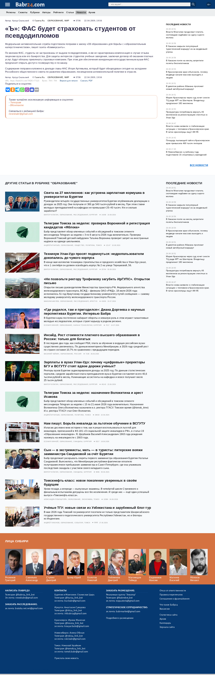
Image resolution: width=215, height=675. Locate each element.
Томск (99, 245)
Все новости (199, 165)
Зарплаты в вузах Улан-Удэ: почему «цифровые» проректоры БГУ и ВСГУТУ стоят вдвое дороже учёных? (94, 364)
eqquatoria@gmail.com (127, 601)
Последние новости (178, 24)
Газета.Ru (40, 20)
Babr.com (30, 5)
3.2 (23, 669)
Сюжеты (22, 12)
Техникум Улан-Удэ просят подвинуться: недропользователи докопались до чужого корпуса (94, 256)
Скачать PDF (86, 81)
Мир (66, 20)
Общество (79, 245)
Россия (77, 354)
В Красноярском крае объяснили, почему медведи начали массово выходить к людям (187, 75)
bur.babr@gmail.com (74, 601)
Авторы (46, 12)
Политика (90, 245)
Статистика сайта (168, 615)
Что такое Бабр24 (169, 605)
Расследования (80, 215)
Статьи (70, 12)
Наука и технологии (82, 325)
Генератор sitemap (71, 669)
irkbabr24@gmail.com (75, 613)
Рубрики (34, 12)
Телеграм (15, 102)
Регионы (11, 12)
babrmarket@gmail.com (128, 611)
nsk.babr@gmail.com (74, 639)
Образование (55, 20)
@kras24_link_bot (74, 623)
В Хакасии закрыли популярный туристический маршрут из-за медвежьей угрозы (186, 49)
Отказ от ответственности (173, 590)
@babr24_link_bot (25, 594)
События (78, 523)
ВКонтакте (17, 105)
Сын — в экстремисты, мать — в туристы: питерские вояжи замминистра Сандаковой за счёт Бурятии (93, 452)
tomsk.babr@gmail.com (76, 651)
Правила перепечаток (171, 594)
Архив (91, 12)
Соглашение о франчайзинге (175, 599)
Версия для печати (69, 81)
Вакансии (165, 609)
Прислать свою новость (66, 658)
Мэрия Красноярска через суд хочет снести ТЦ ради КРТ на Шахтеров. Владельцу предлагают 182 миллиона (188, 100)
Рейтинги (58, 12)
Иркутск (93, 301)
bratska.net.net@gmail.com (29, 608)
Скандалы (77, 441)
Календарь (165, 623)
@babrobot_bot (125, 598)
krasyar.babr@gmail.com (76, 626)
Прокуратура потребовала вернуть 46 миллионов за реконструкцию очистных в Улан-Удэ (186, 115)
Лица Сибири (16, 541)
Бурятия (93, 215)
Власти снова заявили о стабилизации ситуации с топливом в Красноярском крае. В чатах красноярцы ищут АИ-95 (188, 129)
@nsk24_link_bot (74, 636)
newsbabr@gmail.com (21, 114)
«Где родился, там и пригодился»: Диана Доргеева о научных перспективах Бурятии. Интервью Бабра (94, 311)
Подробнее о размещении (119, 618)
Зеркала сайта (167, 627)
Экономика (87, 499)
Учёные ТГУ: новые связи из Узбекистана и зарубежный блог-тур (97, 508)
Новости (81, 12)
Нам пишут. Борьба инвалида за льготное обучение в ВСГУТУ (94, 423)
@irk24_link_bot (73, 610)
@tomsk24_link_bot (75, 648)
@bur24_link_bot (74, 598)
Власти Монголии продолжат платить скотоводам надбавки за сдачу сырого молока (185, 35)
